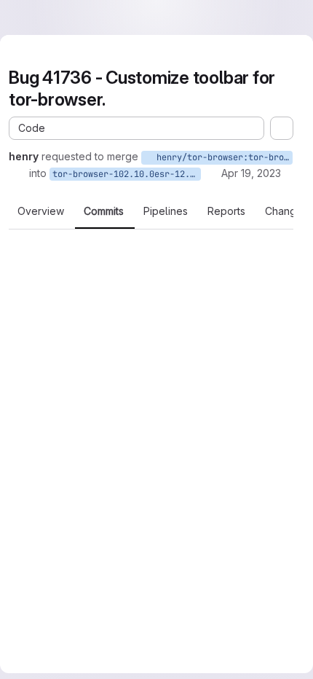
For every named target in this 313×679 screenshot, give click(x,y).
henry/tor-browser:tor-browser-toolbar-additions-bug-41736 (222, 157)
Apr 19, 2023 (251, 173)
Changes (286, 211)
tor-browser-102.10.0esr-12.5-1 (126, 174)
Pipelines (165, 211)
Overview (40, 211)
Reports (226, 211)
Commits (104, 211)
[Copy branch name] (19, 173)
